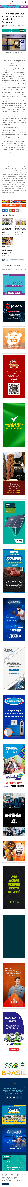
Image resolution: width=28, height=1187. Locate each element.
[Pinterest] (13, 210)
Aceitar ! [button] (5, 1184)
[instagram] (17, 1097)
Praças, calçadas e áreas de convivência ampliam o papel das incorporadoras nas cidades (7, 229)
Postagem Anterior (7, 269)
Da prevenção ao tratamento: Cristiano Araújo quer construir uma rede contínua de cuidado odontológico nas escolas (7, 250)
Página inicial (5, 11)
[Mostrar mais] (20, 210)
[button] (2, 2)
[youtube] (14, 1097)
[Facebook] (3, 210)
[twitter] (10, 1097)
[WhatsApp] (10, 210)
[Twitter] (6, 210)
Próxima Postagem (21, 269)
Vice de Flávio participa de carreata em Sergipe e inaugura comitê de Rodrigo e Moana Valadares (20, 229)
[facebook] (7, 1097)
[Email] (17, 210)
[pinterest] (21, 1097)
